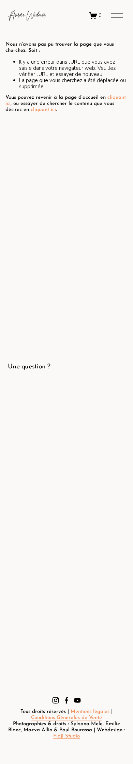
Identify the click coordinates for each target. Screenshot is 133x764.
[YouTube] (77, 700)
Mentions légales (90, 711)
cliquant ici (43, 109)
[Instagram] (55, 700)
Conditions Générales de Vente (66, 717)
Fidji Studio (66, 736)
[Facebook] (66, 700)
